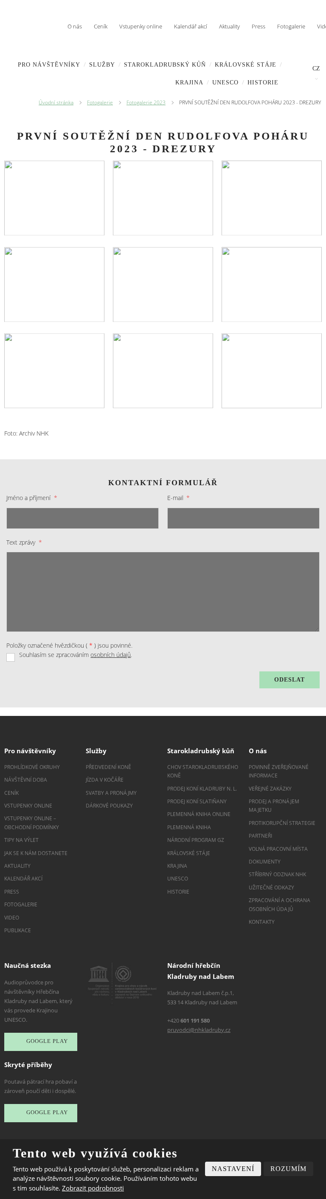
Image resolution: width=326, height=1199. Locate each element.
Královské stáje (245, 64)
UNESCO (225, 82)
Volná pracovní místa (278, 848)
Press (258, 26)
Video (11, 917)
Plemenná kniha (189, 827)
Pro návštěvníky (49, 64)
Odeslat (289, 679)
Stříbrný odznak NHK (277, 874)
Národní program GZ (195, 840)
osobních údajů (110, 655)
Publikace (17, 930)
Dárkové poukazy (109, 805)
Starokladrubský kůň (165, 64)
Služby (102, 64)
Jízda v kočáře (105, 779)
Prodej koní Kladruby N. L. (202, 788)
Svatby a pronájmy (111, 793)
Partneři (260, 835)
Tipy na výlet (21, 840)
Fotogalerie (291, 26)
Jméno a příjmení (31, 498)
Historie (262, 82)
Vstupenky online (140, 26)
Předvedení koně (108, 767)
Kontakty (262, 921)
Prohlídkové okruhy (32, 767)
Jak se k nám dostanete (35, 853)
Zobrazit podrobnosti (93, 1188)
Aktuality (229, 26)
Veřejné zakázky (270, 788)
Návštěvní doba (25, 779)
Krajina (189, 82)
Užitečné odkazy (271, 887)
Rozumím (288, 1168)
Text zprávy (24, 542)
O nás (74, 26)
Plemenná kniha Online (199, 814)
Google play (47, 1041)
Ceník (100, 26)
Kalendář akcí (190, 26)
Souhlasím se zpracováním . (75, 655)
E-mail (178, 498)
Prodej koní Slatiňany (197, 801)
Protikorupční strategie (282, 823)
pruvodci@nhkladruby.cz (198, 1030)
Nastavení (233, 1168)
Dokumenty (265, 861)
